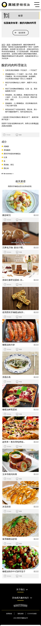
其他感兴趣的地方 (20, 597)
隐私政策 (21, 614)
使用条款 (9, 614)
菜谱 (8, 44)
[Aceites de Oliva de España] (16, 4)
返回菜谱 (22, 33)
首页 (3, 44)
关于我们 (20, 589)
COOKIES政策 (32, 614)
